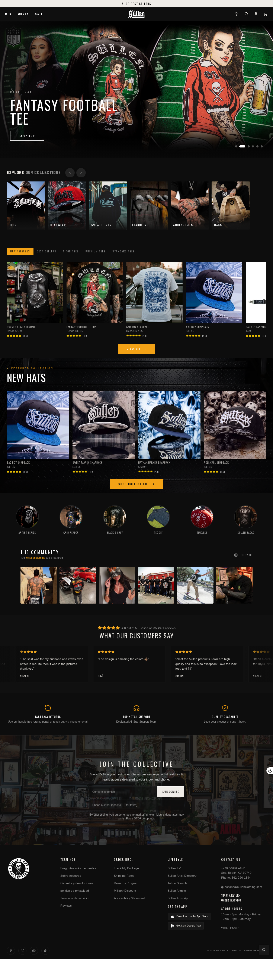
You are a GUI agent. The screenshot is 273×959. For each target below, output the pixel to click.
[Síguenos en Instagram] (22, 951)
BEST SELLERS (47, 251)
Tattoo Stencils (177, 883)
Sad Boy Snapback (197, 327)
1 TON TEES (71, 251)
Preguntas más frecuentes (78, 868)
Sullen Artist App (178, 898)
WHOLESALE (230, 928)
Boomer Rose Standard (21, 327)
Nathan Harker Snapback (154, 462)
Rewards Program (126, 883)
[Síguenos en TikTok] (45, 951)
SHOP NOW (27, 135)
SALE (39, 14)
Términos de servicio (74, 898)
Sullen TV (174, 868)
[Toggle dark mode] (236, 14)
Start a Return (230, 895)
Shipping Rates (124, 875)
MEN (8, 14)
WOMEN (23, 14)
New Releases (20, 251)
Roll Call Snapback (216, 462)
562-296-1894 (241, 877)
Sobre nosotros (70, 875)
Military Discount (125, 890)
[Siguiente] (261, 89)
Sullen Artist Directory (182, 875)
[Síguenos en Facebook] (11, 951)
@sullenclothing (35, 557)
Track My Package (126, 868)
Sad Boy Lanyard (256, 327)
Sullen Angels (177, 890)
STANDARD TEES (123, 251)
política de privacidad (74, 890)
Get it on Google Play (188, 925)
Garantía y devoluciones (76, 883)
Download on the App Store (192, 916)
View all (134, 349)
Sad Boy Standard (138, 327)
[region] (136, 89)
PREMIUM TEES (96, 251)
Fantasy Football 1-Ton (81, 327)
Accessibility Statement (129, 898)
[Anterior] (11, 89)
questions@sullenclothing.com (241, 886)
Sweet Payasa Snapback (88, 462)
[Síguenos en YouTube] (34, 951)
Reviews (66, 905)
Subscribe (170, 791)
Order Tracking (231, 900)
